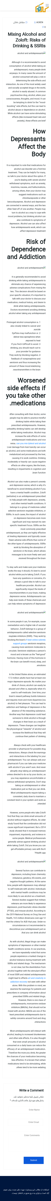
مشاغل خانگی (19, 22)
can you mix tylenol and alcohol (31, 443)
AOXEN (39, 22)
